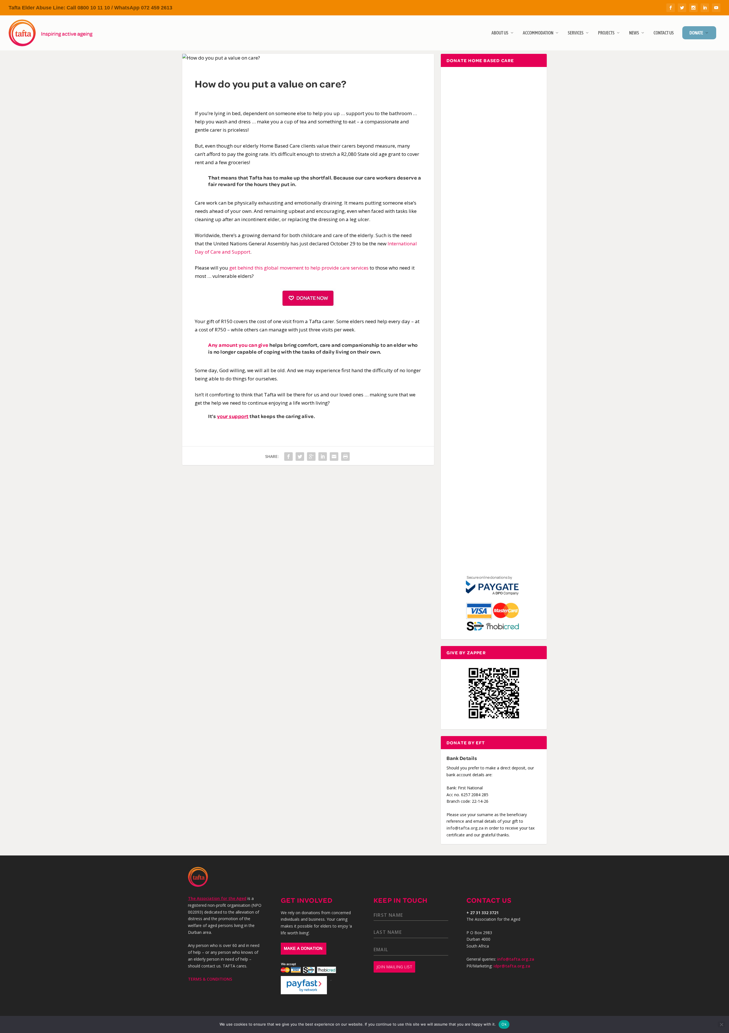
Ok (504, 1024)
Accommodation (538, 32)
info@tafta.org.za (465, 828)
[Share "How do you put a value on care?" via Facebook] (288, 456)
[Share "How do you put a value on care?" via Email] (334, 456)
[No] (721, 1024)
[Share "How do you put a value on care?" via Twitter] (300, 456)
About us (500, 32)
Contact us (664, 32)
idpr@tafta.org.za (511, 966)
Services (575, 32)
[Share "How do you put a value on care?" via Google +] (311, 456)
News (634, 32)
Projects (606, 32)
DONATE (696, 32)
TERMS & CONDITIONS (210, 979)
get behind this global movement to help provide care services (298, 267)
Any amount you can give (238, 344)
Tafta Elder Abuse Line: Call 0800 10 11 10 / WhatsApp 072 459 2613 (90, 8)
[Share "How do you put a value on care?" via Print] (345, 456)
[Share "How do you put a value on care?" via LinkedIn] (322, 456)
